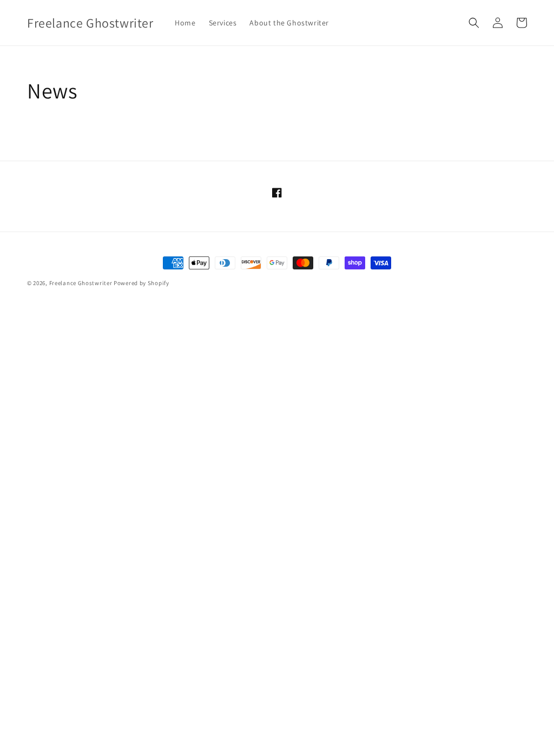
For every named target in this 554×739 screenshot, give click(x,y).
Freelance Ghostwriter (81, 283)
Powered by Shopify (141, 283)
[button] (474, 23)
